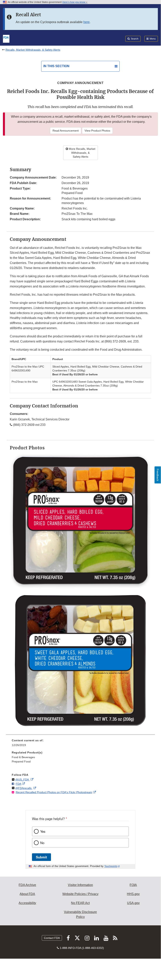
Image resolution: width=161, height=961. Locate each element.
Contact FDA (52, 937)
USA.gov (133, 903)
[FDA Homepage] (6, 38)
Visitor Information (80, 885)
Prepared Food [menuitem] (21, 761)
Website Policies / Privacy (80, 894)
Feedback (157, 475)
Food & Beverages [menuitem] (23, 757)
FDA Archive (27, 885)
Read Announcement (66, 130)
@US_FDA (22, 779)
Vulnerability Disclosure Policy (80, 914)
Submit (41, 857)
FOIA (133, 885)
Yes (42, 831)
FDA (18, 783)
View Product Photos (97, 130)
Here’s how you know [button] (74, 2)
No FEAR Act (80, 903)
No (42, 842)
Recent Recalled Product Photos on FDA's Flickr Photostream (54, 792)
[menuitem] (80, 744)
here (86, 22)
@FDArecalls (23, 788)
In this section (56, 66)
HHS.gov (133, 894)
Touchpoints (110, 866)
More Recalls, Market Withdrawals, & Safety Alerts (81, 152)
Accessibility (27, 903)
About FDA (27, 894)
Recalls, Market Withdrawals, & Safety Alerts (32, 49)
